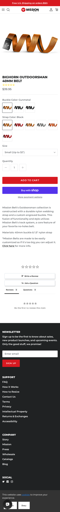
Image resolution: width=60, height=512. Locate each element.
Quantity (7, 161)
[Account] (50, 9)
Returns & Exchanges (15, 416)
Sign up (11, 363)
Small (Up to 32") (15, 152)
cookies (26, 494)
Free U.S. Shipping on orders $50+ (30, 3)
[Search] (9, 9)
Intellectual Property (14, 411)
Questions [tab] (27, 289)
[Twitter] (3, 481)
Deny (24, 506)
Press (5, 449)
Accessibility (9, 421)
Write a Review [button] (31, 276)
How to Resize (10, 391)
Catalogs (7, 459)
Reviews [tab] (10, 289)
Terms (6, 401)
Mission (6, 444)
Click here (8, 246)
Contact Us (8, 396)
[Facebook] (8, 481)
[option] (30, 43)
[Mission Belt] (30, 10)
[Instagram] (12, 481)
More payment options (30, 197)
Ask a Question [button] (31, 283)
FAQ (4, 382)
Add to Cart (30, 180)
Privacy (6, 406)
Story (5, 439)
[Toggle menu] (3, 9)
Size (4, 145)
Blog (5, 464)
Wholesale (8, 454)
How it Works (10, 387)
